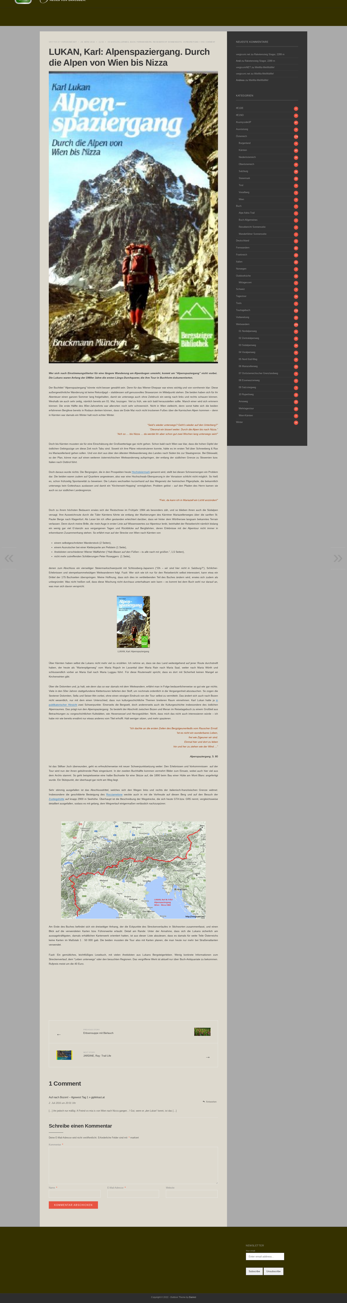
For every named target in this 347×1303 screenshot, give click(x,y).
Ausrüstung (242, 129)
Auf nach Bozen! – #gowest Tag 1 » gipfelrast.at (77, 1097)
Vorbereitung (191, 42)
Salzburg (243, 171)
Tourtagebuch (243, 310)
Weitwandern (242, 324)
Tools (239, 303)
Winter (239, 422)
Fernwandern (144, 42)
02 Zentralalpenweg (249, 338)
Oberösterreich (246, 164)
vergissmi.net (69, 42)
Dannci (192, 1297)
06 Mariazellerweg (118, 42)
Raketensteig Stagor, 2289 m (269, 54)
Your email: (250, 1251)
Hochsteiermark (141, 472)
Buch (133, 42)
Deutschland (242, 240)
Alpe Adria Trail (247, 213)
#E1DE (239, 108)
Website (170, 1187)
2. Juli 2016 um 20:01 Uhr (62, 1103)
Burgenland (244, 143)
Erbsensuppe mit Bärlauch (98, 1031)
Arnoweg (243, 401)
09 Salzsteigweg (247, 387)
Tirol (241, 185)
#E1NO (240, 115)
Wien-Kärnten (246, 415)
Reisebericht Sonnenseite (167, 42)
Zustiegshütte (56, 799)
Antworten (211, 1101)
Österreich (241, 136)
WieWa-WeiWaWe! (265, 67)
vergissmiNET (243, 67)
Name (53, 1187)
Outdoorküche (243, 276)
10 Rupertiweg (246, 394)
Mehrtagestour (246, 408)
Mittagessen (245, 282)
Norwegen (241, 269)
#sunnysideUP (243, 122)
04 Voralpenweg (247, 352)
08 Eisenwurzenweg (249, 380)
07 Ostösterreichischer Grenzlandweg (258, 373)
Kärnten (243, 150)
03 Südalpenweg (247, 345)
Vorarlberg (244, 192)
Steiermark (244, 178)
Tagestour (241, 296)
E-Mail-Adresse (116, 1187)
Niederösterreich (247, 157)
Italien (239, 261)
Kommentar (56, 1144)
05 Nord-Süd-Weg (248, 359)
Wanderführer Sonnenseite (252, 234)
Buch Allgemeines (248, 220)
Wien (241, 199)
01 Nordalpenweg (248, 331)
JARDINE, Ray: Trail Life (97, 1054)
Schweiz (240, 289)
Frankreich (241, 254)
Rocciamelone (114, 794)
